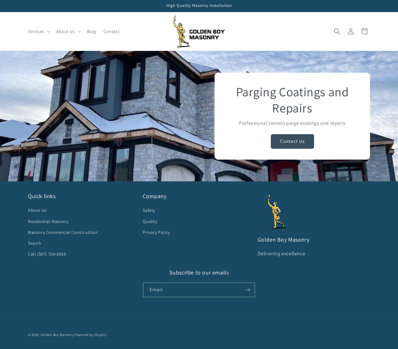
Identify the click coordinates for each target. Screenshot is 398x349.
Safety (149, 210)
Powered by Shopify (91, 335)
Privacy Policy (156, 232)
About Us (37, 210)
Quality (150, 221)
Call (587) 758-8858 (47, 254)
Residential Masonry (48, 221)
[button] (38, 31)
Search (35, 243)
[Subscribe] (248, 290)
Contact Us (292, 141)
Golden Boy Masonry (57, 335)
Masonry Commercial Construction (63, 232)
